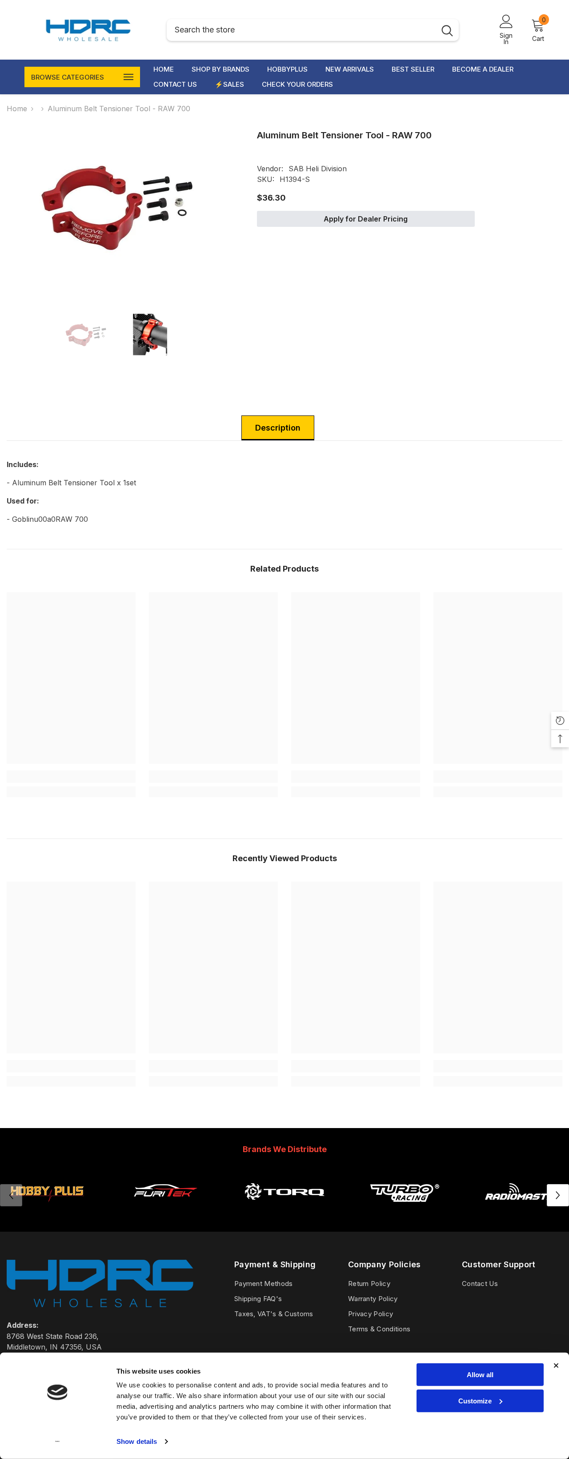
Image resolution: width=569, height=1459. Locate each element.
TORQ (284, 1213)
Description (278, 427)
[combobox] (301, 30)
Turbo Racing (404, 1213)
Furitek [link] (165, 1213)
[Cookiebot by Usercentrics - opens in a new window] (57, 1441)
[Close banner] (556, 1365)
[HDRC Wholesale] (284, 1191)
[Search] (313, 30)
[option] (118, 206)
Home (17, 108)
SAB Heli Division (318, 168)
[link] (71, 776)
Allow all (480, 1374)
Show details (136, 1441)
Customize (475, 1400)
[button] (558, 1195)
